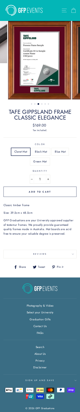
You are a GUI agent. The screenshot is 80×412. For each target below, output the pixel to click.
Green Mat (40, 161)
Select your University (40, 312)
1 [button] (32, 104)
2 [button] (35, 104)
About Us (40, 354)
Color (40, 144)
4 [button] (42, 104)
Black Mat (41, 152)
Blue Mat (60, 152)
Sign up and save (40, 380)
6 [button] (49, 104)
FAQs (40, 333)
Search (40, 347)
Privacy (40, 360)
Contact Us (40, 326)
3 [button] (39, 104)
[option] (40, 60)
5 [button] (46, 104)
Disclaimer (40, 367)
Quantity (40, 170)
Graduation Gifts (40, 319)
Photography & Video (40, 306)
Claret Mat (20, 152)
